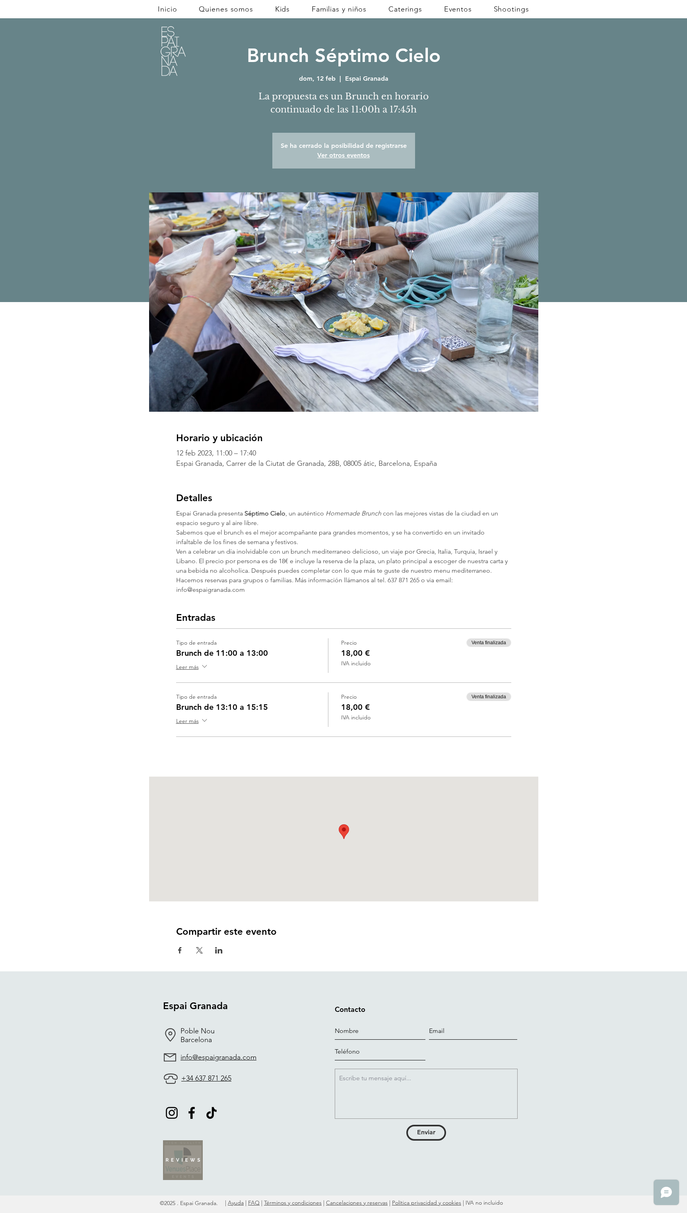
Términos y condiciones (293, 1202)
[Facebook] (192, 1113)
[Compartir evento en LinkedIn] (219, 950)
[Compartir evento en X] (199, 950)
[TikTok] (211, 1113)
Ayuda (236, 1202)
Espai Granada (195, 1005)
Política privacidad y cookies (426, 1202)
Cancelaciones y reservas (357, 1202)
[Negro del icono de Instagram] (172, 1113)
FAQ (254, 1202)
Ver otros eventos (343, 155)
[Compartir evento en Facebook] (180, 950)
